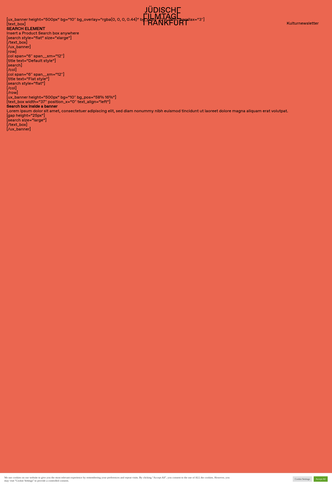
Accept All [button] (321, 479)
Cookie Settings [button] (302, 479)
